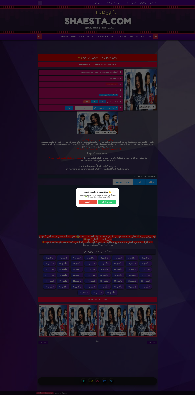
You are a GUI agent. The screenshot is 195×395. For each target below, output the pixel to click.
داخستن (87, 202)
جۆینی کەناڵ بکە (107, 202)
